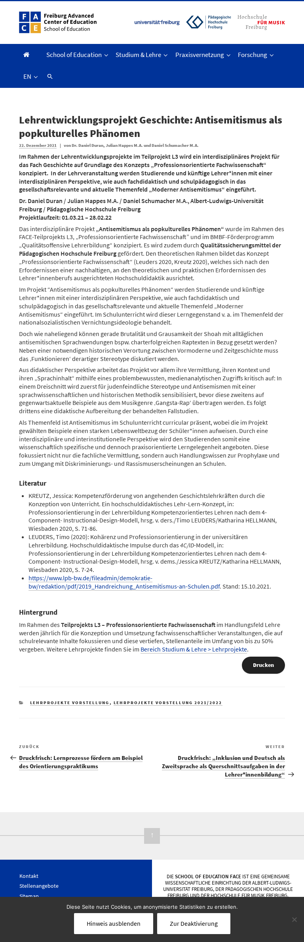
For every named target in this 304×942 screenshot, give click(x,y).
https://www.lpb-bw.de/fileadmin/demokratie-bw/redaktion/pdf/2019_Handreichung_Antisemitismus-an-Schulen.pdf (124, 582)
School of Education (74, 54)
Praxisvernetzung (199, 54)
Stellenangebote (39, 885)
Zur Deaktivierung (194, 923)
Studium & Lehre (138, 54)
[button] (49, 76)
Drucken (263, 665)
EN (27, 76)
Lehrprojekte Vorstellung (70, 702)
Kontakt (28, 875)
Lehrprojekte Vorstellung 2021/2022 (168, 702)
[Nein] (294, 919)
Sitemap (29, 896)
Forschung (252, 54)
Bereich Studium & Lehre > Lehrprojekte (194, 649)
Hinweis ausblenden (114, 923)
